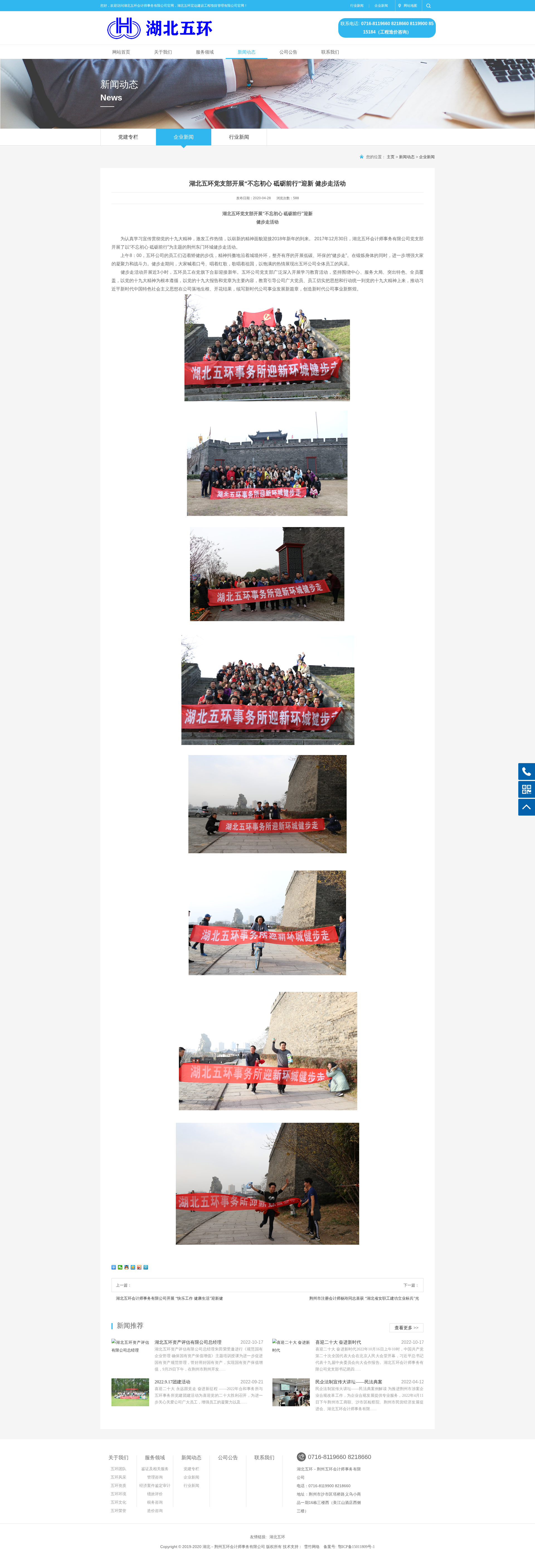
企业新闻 (381, 6)
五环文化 (118, 1502)
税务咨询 (155, 1502)
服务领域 (205, 52)
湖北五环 (277, 1537)
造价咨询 (155, 1511)
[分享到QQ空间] (133, 1267)
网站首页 (121, 52)
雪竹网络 (312, 1547)
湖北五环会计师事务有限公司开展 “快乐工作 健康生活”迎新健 (169, 1298)
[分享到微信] (120, 1267)
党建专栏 (128, 137)
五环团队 (118, 1469)
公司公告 (288, 52)
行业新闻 (357, 6)
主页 (391, 157)
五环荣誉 (118, 1511)
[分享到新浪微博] (139, 1267)
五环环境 (118, 1494)
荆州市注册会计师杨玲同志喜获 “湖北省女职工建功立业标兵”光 (364, 1298)
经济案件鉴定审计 (155, 1486)
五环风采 (118, 1477)
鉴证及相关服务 (155, 1469)
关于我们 (163, 52)
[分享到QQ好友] (126, 1267)
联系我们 (330, 52)
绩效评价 (155, 1494)
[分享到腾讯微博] (146, 1267)
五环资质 (118, 1486)
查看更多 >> (407, 1327)
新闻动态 (247, 52)
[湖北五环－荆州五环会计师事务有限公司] (196, 25)
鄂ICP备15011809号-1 (356, 1547)
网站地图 (410, 6)
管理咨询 (156, 1477)
